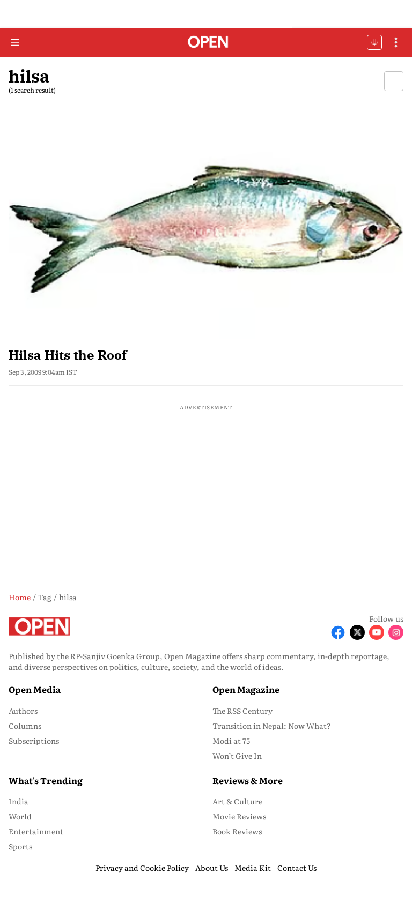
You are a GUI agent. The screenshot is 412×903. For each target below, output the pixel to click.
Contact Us (297, 867)
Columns (25, 725)
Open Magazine (245, 689)
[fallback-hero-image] (206, 228)
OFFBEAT (374, 42)
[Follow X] (357, 632)
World (20, 816)
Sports (20, 846)
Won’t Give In (237, 755)
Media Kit (252, 867)
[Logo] (206, 42)
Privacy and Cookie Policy (142, 867)
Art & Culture (237, 801)
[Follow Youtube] (376, 632)
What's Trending (46, 780)
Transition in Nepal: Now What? (271, 725)
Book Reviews (237, 831)
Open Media (35, 689)
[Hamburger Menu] (15, 42)
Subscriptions (34, 740)
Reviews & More (247, 780)
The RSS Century (242, 710)
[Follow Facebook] (337, 632)
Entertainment (36, 831)
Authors (23, 710)
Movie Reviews (239, 816)
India (18, 801)
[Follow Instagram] (395, 632)
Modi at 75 (231, 740)
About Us (211, 867)
